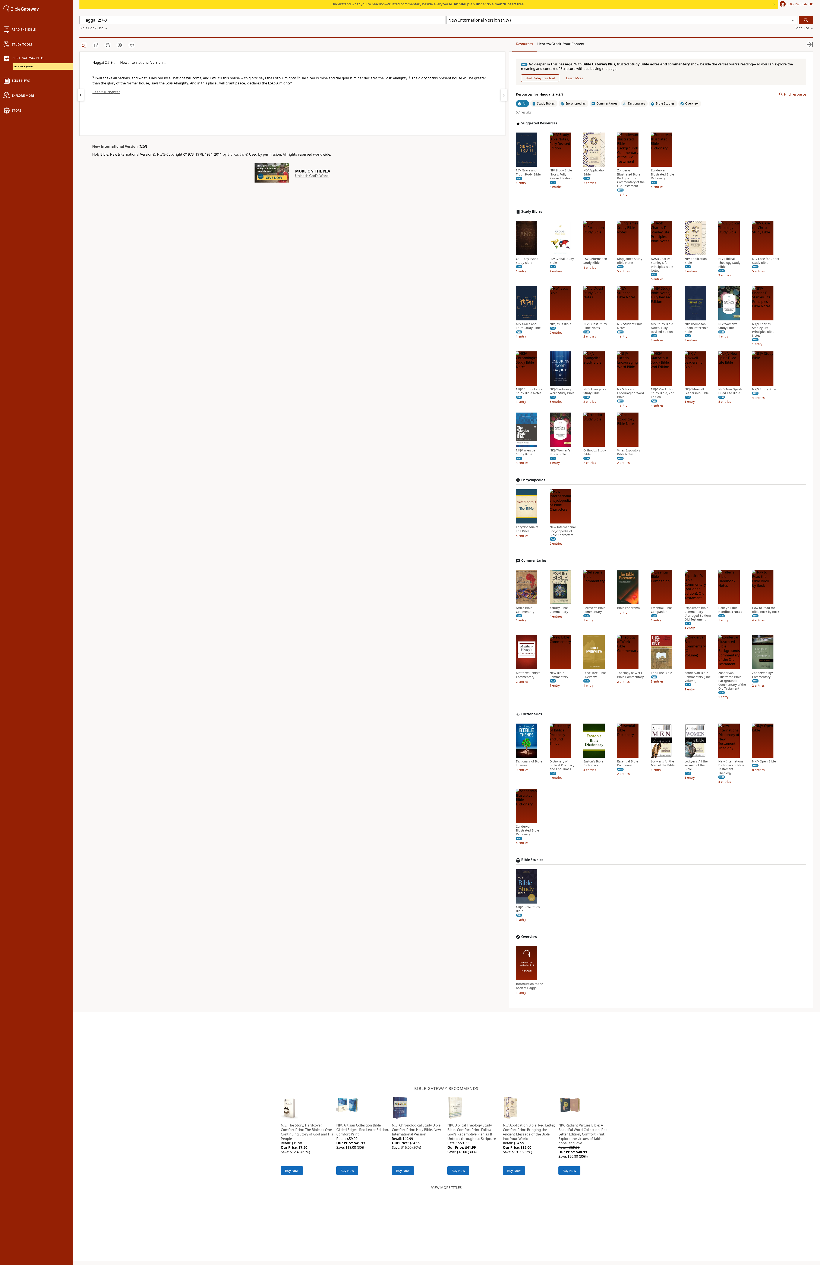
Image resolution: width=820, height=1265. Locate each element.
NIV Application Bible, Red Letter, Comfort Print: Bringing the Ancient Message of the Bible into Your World (529, 1132)
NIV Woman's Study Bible (727, 326)
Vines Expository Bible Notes (628, 452)
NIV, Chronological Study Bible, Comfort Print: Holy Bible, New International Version (416, 1130)
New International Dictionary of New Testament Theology (731, 767)
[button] (795, 4)
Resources (524, 43)
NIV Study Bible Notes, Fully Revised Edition (561, 174)
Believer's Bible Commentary (594, 610)
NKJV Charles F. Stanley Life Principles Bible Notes (763, 330)
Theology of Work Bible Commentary (630, 675)
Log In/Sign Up (800, 4)
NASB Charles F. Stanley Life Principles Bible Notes (662, 265)
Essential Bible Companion (661, 610)
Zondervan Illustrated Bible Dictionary (662, 174)
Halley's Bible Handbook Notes (730, 610)
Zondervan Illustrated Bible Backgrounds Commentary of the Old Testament (631, 178)
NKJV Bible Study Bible (528, 909)
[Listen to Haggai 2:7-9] (131, 45)
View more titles (446, 1187)
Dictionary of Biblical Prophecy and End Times (562, 765)
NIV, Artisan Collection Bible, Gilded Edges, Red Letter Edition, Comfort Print (362, 1130)
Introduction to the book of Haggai (529, 986)
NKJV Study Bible (764, 389)
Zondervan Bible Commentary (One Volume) (698, 677)
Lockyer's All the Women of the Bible (696, 765)
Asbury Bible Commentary (559, 610)
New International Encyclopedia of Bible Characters (563, 531)
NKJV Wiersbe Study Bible (525, 452)
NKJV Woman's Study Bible (560, 452)
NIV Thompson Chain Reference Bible (696, 328)
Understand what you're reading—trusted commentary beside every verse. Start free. (427, 4)
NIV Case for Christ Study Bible (765, 261)
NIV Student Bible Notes (630, 326)
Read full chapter (106, 92)
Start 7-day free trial (540, 78)
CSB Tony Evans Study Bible (527, 261)
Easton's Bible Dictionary (593, 763)
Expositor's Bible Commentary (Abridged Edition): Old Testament (698, 614)
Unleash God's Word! (312, 175)
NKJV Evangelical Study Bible (595, 391)
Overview (529, 937)
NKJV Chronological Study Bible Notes (529, 391)
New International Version (115, 146)
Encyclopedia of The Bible (527, 529)
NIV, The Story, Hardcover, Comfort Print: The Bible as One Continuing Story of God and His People (307, 1132)
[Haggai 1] (80, 95)
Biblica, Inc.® (237, 154)
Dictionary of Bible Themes (529, 763)
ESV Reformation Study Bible (595, 261)
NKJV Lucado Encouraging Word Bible (630, 393)
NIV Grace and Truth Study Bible (528, 172)
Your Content (573, 43)
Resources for (539, 94)
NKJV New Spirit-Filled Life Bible (730, 391)
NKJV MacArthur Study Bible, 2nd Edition (662, 393)
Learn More (574, 78)
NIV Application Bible (594, 172)
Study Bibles (531, 211)
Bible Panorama (628, 608)
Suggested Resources (539, 123)
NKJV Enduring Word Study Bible (562, 391)
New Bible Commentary (559, 675)
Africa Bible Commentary (525, 610)
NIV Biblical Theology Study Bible (729, 262)
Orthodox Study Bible (594, 452)
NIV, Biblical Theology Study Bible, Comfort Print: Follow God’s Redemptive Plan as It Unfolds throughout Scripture (471, 1132)
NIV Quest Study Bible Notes (595, 326)
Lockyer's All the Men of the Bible (663, 763)
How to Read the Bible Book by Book (765, 610)
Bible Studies (532, 860)
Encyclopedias (533, 480)
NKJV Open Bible (764, 761)
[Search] (806, 20)
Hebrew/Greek (549, 43)
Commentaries (533, 560)
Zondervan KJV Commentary (762, 675)
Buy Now (292, 1170)
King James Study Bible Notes (629, 261)
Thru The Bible (661, 673)
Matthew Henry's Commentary (528, 675)
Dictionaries (531, 714)
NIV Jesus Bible (560, 324)
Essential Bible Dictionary (627, 763)
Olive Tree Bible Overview (594, 675)
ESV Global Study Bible (562, 261)
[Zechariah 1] (504, 95)
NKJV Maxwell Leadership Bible (697, 391)
